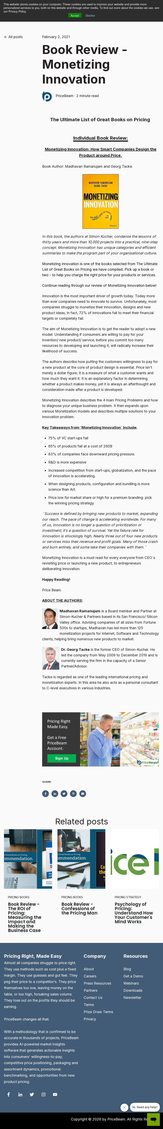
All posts (15, 37)
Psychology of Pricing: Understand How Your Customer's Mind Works (134, 913)
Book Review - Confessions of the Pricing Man (79, 908)
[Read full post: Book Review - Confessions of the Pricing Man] (81, 859)
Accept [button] (75, 15)
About (89, 969)
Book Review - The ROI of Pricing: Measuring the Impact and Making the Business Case (24, 917)
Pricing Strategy (128, 897)
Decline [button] (90, 15)
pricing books (18, 897)
